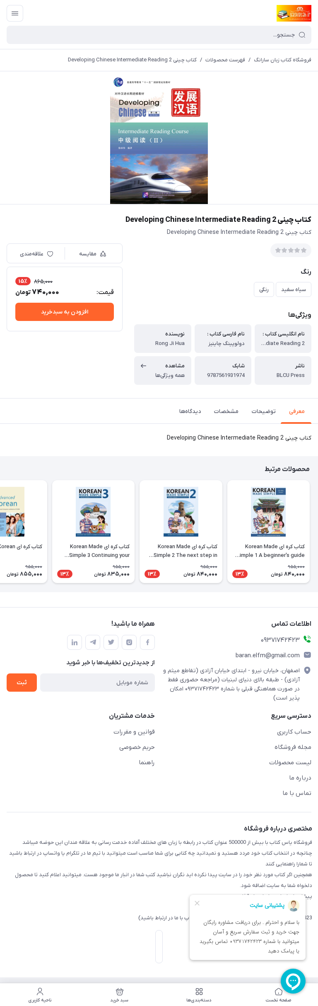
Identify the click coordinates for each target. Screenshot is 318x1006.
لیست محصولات (290, 762)
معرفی (297, 412)
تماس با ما (296, 793)
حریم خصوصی (137, 747)
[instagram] (129, 642)
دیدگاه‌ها (190, 412)
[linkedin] (74, 642)
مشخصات (226, 412)
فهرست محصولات (225, 59)
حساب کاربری (294, 732)
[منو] (15, 13)
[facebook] (147, 642)
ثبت (22, 683)
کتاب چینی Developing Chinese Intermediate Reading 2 (132, 59)
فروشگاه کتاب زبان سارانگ (282, 59)
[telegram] (92, 642)
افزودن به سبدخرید (64, 312)
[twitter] (111, 642)
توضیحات (264, 412)
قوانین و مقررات (134, 732)
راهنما (147, 762)
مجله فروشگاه (293, 747)
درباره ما (300, 778)
